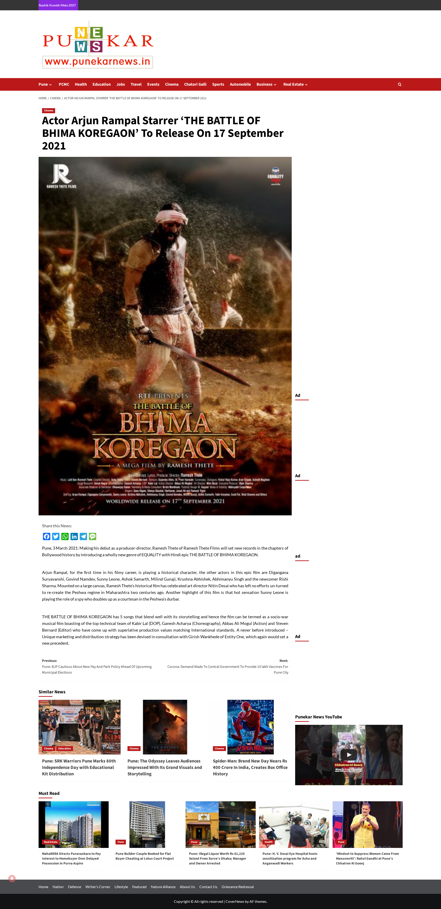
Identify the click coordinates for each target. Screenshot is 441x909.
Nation (58, 886)
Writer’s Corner (97, 886)
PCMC (64, 84)
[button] (400, 84)
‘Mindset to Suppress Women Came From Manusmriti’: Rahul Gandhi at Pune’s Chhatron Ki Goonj (367, 858)
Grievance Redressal (238, 886)
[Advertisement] (349, 435)
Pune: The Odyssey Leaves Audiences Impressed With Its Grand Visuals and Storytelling (164, 767)
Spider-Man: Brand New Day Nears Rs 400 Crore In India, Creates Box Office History (250, 767)
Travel (136, 84)
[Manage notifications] (12, 878)
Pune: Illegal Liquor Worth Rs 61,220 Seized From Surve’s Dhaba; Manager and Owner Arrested (217, 858)
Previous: (97, 666)
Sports (218, 84)
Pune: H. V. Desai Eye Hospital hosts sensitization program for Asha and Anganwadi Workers (290, 858)
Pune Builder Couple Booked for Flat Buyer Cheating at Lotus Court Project (145, 856)
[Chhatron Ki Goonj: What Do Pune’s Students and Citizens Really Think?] (349, 755)
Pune (43, 84)
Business (264, 84)
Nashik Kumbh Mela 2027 (57, 5)
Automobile (240, 84)
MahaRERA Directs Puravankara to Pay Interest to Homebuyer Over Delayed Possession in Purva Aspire (71, 858)
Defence (74, 886)
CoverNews (235, 901)
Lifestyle (121, 886)
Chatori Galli (195, 84)
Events (153, 84)
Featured (139, 886)
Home (43, 886)
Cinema (171, 84)
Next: (227, 666)
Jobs (120, 84)
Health (81, 84)
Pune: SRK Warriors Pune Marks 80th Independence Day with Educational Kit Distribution (79, 767)
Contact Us (208, 886)
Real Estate (293, 84)
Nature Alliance (163, 886)
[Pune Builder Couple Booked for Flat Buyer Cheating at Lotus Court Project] (147, 824)
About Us (187, 886)
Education (102, 84)
